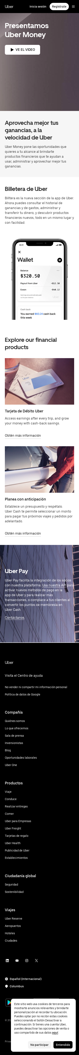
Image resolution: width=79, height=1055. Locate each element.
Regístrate (59, 6)
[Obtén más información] (39, 381)
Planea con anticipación (25, 499)
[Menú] (73, 6)
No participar (39, 1044)
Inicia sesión (38, 6)
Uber (9, 6)
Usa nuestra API (54, 585)
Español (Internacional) (26, 979)
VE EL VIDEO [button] (25, 50)
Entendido (63, 1044)
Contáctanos (14, 618)
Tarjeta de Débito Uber (24, 411)
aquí (55, 1032)
